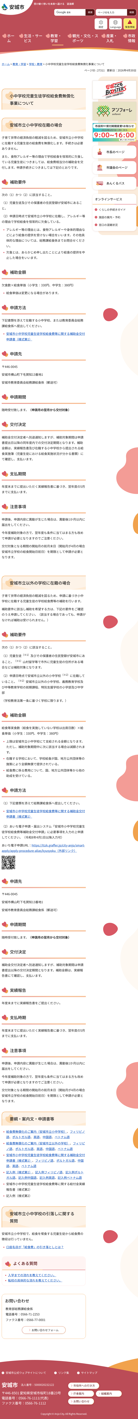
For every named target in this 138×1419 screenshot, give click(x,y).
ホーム (6, 64)
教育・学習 (19, 64)
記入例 (39, 1172)
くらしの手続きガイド (112, 209)
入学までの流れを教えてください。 (32, 1275)
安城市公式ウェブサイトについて (26, 1373)
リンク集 (63, 1373)
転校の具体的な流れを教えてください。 (35, 1280)
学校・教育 (35, 64)
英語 (36, 1137)
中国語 (47, 1137)
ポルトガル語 (21, 1137)
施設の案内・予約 (109, 217)
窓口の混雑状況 (108, 225)
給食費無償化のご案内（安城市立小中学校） (36, 1131)
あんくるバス (115, 183)
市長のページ (115, 152)
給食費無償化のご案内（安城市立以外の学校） (38, 1143)
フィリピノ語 (44, 1160)
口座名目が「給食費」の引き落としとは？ (35, 1247)
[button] (101, 23)
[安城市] (13, 7)
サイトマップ (89, 1373)
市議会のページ (117, 167)
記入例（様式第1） (19, 1172)
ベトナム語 (62, 1137)
